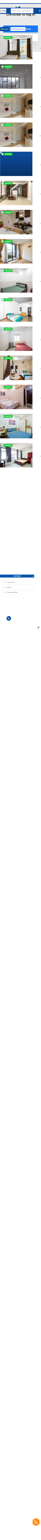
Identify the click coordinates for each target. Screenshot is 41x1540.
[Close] (38, 3)
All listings (4, 29)
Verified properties (18, 29)
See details (16, 47)
